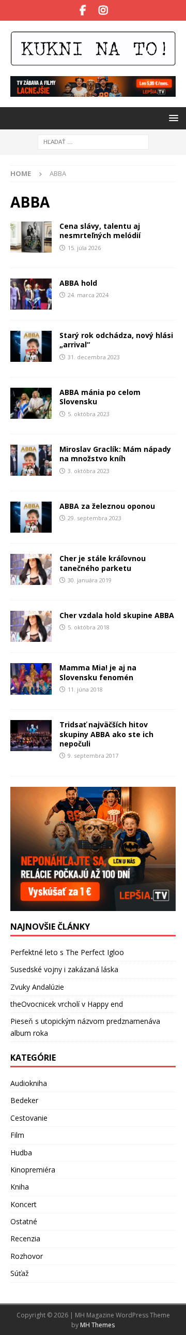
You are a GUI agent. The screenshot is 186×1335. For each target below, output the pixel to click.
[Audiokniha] (31, 517)
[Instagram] (103, 10)
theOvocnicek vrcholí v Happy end (66, 1004)
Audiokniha (28, 1083)
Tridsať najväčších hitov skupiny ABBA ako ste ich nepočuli (106, 734)
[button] (171, 118)
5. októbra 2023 (89, 414)
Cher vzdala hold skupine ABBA (116, 615)
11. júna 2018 (85, 689)
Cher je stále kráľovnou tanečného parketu (102, 563)
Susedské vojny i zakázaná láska (64, 969)
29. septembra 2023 (94, 518)
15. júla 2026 (84, 248)
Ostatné (23, 1221)
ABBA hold (78, 283)
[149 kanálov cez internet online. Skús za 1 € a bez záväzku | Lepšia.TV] (93, 91)
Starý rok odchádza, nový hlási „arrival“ (116, 339)
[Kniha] (31, 237)
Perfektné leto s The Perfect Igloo (67, 952)
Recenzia (25, 1238)
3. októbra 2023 (89, 471)
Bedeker (24, 1100)
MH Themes (97, 1325)
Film (17, 1135)
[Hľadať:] (93, 141)
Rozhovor (26, 1256)
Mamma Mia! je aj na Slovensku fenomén (97, 672)
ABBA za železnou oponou (107, 506)
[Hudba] (31, 294)
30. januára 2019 (90, 580)
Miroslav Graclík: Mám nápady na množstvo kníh (115, 453)
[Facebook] (83, 10)
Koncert (23, 1204)
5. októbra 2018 (89, 627)
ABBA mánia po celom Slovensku (100, 396)
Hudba (21, 1152)
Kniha (19, 1187)
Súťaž (19, 1273)
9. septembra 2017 (93, 755)
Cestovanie (29, 1118)
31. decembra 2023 (94, 357)
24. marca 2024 (88, 295)
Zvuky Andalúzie (37, 987)
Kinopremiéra (32, 1170)
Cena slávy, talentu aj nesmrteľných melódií (100, 230)
